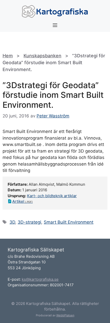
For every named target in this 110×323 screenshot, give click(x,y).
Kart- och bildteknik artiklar (52, 195)
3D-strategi (29, 222)
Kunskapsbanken (42, 55)
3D (12, 222)
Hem (8, 55)
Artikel (18, 201)
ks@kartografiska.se (40, 279)
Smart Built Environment (68, 222)
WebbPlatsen (65, 315)
